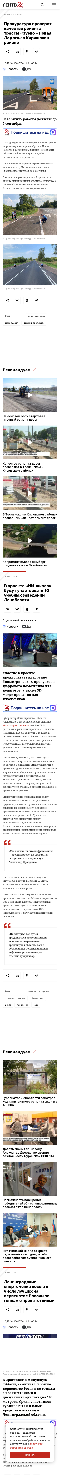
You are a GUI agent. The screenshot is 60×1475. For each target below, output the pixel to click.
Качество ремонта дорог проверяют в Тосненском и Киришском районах (23, 467)
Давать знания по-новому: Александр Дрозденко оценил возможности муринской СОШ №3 (28, 1152)
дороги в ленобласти (34, 323)
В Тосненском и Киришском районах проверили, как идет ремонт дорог (30, 516)
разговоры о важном (15, 998)
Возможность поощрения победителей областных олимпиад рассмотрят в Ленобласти (30, 1203)
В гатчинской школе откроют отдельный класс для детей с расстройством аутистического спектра (27, 1256)
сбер (36, 1005)
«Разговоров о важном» (16, 725)
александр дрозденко (38, 991)
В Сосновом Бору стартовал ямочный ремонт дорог (24, 418)
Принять (30, 1454)
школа (8, 1005)
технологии (22, 1005)
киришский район (36, 316)
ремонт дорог (11, 323)
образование (37, 998)
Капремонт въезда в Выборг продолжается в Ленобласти (25, 563)
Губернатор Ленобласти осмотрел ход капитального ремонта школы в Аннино (30, 1101)
